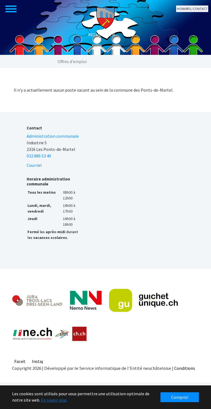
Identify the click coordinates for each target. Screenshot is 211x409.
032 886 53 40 (39, 156)
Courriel (34, 165)
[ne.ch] (32, 334)
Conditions (184, 368)
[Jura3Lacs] (37, 300)
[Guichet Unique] (143, 300)
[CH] (79, 334)
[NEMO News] (85, 300)
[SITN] (62, 333)
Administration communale (53, 136)
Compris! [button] (179, 397)
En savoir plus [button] (54, 400)
